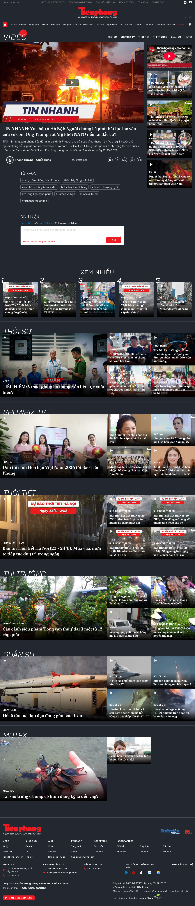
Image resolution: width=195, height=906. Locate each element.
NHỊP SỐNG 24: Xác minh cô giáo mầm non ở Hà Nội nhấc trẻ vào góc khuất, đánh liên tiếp (127, 388)
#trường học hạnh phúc (36, 194)
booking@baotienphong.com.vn (62, 872)
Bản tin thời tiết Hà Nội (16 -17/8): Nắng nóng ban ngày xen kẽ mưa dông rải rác (170, 551)
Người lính (112, 24)
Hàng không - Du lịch (13, 856)
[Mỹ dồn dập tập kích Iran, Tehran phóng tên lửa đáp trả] (173, 672)
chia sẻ (110, 159)
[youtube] (190, 2)
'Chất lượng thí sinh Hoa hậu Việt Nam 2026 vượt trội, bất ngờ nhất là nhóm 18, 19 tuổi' (171, 470)
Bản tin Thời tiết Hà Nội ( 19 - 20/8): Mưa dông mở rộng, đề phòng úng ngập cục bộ (172, 519)
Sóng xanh (34, 24)
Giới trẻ (77, 24)
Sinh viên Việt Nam (105, 2)
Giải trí (138, 24)
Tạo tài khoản (46, 223)
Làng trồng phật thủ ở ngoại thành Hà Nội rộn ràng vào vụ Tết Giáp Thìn (128, 600)
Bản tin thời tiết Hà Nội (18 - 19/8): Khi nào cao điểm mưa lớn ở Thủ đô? (127, 551)
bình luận (139, 159)
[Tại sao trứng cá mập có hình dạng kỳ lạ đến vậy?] (53, 769)
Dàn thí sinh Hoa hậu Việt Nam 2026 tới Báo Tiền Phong (51, 470)
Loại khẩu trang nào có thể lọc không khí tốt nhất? (128, 757)
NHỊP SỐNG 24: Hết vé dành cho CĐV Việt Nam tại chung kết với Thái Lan (127, 357)
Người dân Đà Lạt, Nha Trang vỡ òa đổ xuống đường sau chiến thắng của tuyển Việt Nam (169, 180)
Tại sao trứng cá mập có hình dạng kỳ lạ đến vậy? (51, 796)
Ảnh (50, 841)
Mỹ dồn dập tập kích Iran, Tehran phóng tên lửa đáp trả (172, 682)
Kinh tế (22, 24)
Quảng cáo (158, 2)
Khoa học (160, 24)
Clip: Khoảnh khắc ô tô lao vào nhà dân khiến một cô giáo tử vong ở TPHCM (58, 307)
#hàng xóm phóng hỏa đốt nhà (41, 180)
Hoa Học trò (126, 2)
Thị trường (160, 37)
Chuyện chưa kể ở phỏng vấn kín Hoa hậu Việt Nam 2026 (171, 440)
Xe (120, 24)
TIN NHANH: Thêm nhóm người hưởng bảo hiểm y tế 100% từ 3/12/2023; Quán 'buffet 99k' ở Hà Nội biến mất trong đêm (169, 148)
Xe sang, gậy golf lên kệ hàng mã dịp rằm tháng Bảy (127, 633)
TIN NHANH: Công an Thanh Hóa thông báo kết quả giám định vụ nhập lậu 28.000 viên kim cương (172, 356)
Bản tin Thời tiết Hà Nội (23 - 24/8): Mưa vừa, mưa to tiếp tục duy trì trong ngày (52, 550)
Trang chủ (5, 24)
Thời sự (112, 37)
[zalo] (151, 872)
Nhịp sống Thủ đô (16, 297)
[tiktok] (143, 873)
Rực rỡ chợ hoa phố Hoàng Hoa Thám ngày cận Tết (170, 601)
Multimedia (160, 346)
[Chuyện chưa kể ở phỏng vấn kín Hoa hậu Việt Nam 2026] (173, 430)
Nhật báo (31, 841)
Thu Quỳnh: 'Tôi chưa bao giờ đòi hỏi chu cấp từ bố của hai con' (128, 438)
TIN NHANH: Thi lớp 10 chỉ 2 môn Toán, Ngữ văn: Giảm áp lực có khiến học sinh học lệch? (172, 388)
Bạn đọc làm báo (20, 897)
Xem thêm (190, 24)
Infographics (125, 841)
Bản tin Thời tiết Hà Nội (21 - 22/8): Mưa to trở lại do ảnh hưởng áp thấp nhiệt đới (127, 519)
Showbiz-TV (128, 37)
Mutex (188, 37)
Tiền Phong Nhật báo (80, 2)
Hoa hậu (171, 24)
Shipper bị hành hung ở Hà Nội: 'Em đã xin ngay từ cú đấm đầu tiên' (96, 307)
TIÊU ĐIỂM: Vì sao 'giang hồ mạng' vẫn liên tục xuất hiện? (53, 389)
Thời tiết (143, 37)
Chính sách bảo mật (183, 864)
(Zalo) (65, 868)
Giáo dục (148, 24)
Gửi (114, 240)
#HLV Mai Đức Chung (74, 187)
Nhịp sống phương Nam (167, 624)
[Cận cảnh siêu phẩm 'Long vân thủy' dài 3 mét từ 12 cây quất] (53, 608)
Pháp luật (88, 24)
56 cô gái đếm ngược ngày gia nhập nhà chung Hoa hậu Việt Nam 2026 (128, 470)
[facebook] (185, 2)
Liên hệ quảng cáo (54, 864)
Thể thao (100, 24)
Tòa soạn (142, 2)
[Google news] (160, 872)
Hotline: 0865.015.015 (53, 2)
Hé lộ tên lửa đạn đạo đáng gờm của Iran (42, 715)
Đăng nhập (26, 223)
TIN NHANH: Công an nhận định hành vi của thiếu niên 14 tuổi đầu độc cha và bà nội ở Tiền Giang (168, 88)
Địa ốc (45, 24)
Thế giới (67, 24)
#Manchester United (34, 201)
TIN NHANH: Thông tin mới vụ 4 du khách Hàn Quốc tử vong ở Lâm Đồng (169, 120)
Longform (100, 841)
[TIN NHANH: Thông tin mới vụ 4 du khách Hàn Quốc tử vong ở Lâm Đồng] (169, 114)
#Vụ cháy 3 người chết (78, 180)
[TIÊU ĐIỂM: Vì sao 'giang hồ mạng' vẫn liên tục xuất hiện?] (53, 365)
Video (181, 24)
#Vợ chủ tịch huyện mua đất (39, 187)
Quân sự (176, 37)
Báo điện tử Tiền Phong (97, 12)
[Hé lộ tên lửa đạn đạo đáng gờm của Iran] (53, 688)
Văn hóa (129, 24)
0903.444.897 (94, 868)
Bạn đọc (167, 851)
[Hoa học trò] (188, 832)
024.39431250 (13, 875)
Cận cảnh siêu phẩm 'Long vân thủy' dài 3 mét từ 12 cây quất (52, 631)
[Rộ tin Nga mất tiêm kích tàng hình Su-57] (129, 672)
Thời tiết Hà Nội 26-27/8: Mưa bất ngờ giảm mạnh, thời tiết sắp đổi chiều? (134, 307)
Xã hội (14, 24)
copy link (124, 159)
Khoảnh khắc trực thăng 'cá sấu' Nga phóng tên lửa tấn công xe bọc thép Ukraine (126, 712)
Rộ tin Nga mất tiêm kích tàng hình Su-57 (128, 682)
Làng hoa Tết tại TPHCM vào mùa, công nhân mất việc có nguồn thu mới (171, 632)
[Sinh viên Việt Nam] (170, 832)
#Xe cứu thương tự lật (106, 187)
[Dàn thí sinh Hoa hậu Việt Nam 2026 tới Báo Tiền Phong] (53, 446)
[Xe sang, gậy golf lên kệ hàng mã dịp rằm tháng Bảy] (129, 624)
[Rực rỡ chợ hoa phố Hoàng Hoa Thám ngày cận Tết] (173, 592)
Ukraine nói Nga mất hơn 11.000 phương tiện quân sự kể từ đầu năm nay (171, 712)
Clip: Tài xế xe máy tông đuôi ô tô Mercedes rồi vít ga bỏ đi (174, 307)
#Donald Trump (89, 194)
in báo (132, 159)
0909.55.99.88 (54, 868)
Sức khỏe (55, 24)
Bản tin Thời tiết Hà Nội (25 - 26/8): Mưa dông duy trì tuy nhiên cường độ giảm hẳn (19, 307)
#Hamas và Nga (65, 194)
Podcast (76, 841)
